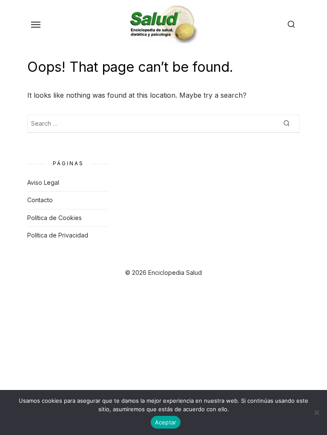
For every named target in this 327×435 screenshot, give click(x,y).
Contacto (40, 199)
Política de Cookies (54, 217)
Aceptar (166, 422)
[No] (316, 412)
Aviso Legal (43, 182)
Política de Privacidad (57, 235)
